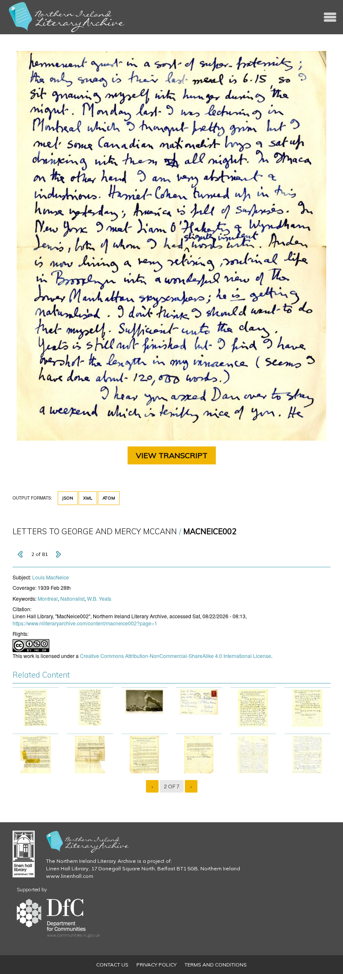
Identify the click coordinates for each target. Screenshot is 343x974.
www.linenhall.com (69, 876)
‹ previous (21, 554)
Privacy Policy (156, 964)
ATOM (108, 498)
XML (87, 498)
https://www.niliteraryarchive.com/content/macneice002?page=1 (85, 623)
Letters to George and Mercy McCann (95, 531)
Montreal (48, 598)
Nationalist (72, 598)
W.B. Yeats (99, 598)
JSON (67, 498)
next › (58, 554)
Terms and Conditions (215, 964)
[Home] (66, 17)
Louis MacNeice (50, 577)
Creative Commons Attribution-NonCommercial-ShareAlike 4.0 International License (175, 655)
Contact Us (112, 964)
